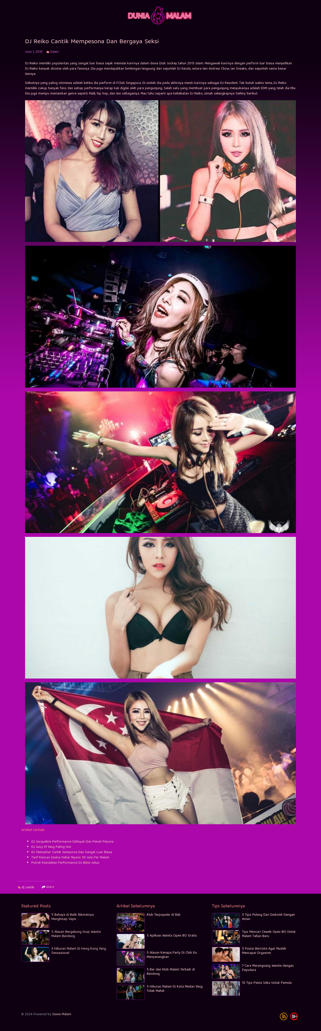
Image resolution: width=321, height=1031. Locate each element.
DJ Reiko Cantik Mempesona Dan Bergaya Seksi (92, 41)
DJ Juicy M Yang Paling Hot (51, 847)
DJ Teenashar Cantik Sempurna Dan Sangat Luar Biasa (71, 852)
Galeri (54, 52)
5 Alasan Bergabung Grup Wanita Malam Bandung (76, 934)
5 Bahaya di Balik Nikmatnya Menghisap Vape (72, 917)
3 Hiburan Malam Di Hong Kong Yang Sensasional (78, 951)
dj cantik (28, 888)
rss (283, 1016)
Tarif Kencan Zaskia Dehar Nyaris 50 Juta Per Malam (70, 858)
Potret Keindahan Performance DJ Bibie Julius (65, 863)
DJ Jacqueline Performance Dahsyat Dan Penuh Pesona (72, 842)
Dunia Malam (61, 1014)
